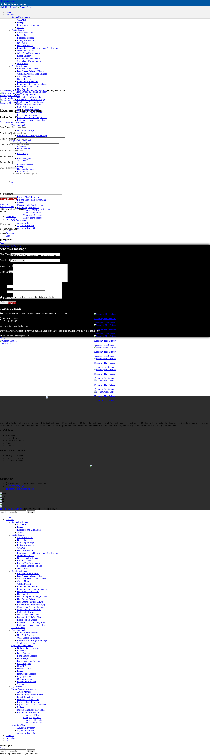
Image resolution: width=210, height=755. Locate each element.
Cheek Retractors (25, 537)
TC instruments (18, 122)
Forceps (20, 166)
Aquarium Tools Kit (26, 228)
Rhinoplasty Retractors (33, 215)
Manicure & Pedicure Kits (29, 104)
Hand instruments (25, 550)
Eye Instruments (18, 686)
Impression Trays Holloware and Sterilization (37, 553)
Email (3, 291)
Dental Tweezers (24, 540)
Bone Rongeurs (24, 158)
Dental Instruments (19, 535)
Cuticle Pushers (24, 584)
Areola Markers (24, 692)
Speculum (21, 650)
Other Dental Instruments (28, 558)
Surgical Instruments (20, 522)
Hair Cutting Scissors (26, 94)
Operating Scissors (25, 679)
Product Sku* (6, 162)
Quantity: (4, 168)
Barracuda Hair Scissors (28, 573)
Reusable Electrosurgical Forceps (32, 135)
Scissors (20, 532)
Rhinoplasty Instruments (28, 207)
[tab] (108, 216)
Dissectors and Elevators (28, 699)
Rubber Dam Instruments (28, 563)
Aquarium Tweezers (26, 223)
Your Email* (5, 133)
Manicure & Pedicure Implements (32, 102)
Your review (6, 281)
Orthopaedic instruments (28, 648)
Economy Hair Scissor (10, 95)
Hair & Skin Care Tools (28, 591)
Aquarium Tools (18, 220)
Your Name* (6, 127)
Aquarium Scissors (25, 225)
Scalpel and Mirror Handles (29, 566)
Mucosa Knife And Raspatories (31, 205)
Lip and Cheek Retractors (28, 197)
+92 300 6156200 (9, 1)
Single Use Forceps (26, 643)
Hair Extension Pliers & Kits (30, 97)
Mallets (20, 202)
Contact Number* (8, 139)
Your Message (6, 194)
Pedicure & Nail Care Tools (29, 617)
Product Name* (7, 156)
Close (2, 748)
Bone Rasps (22, 153)
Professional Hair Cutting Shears (32, 117)
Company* (5, 144)
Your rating (6, 260)
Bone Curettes (23, 148)
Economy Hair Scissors (35, 90)
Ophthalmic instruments (22, 140)
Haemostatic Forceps (26, 169)
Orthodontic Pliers (25, 555)
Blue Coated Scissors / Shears (30, 576)
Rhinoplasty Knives (32, 212)
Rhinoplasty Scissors (32, 218)
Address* (4, 150)
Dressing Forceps (25, 668)
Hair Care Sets (23, 594)
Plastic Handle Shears (27, 115)
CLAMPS (21, 524)
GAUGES (22, 548)
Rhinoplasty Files (31, 715)
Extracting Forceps (25, 542)
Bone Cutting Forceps (27, 656)
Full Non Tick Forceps (27, 632)
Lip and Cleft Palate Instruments (31, 200)
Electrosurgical (18, 125)
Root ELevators (24, 560)
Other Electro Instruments (28, 638)
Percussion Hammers (26, 681)
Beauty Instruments (15, 90)
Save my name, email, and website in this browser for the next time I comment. (38, 297)
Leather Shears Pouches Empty (31, 99)
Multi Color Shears (25, 107)
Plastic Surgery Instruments (23, 689)
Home (3, 90)
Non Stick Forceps (25, 130)
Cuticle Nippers (24, 581)
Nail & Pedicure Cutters (28, 614)
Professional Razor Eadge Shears (32, 120)
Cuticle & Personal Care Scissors (32, 578)
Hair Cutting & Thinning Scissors (32, 92)
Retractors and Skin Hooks (29, 530)
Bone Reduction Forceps (28, 661)
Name (3, 286)
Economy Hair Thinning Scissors (32, 589)
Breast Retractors (25, 697)
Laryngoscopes (24, 171)
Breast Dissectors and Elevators (31, 694)
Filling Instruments (25, 545)
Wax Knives (22, 568)
